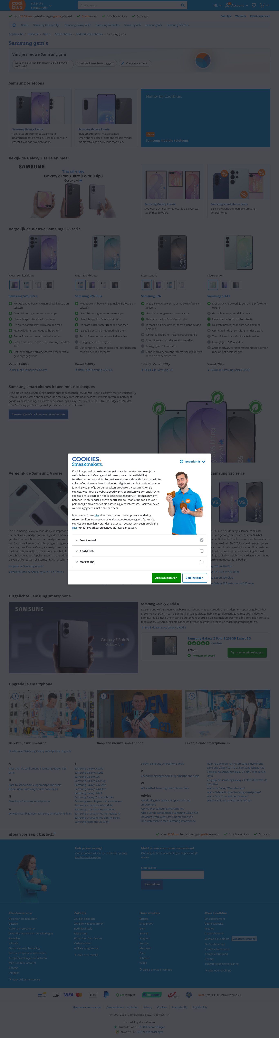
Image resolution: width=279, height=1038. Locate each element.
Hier (74, 527)
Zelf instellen (194, 578)
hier (97, 515)
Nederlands (192, 461)
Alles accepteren (166, 578)
